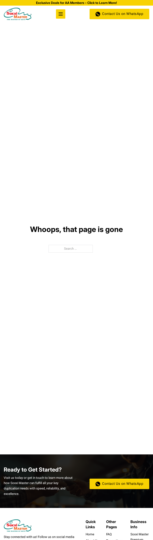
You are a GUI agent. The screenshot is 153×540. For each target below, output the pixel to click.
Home (90, 534)
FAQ (109, 534)
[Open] (60, 14)
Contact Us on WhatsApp (122, 13)
